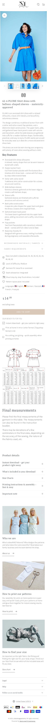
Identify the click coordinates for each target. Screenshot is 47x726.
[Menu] (3, 4)
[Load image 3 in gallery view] (22, 86)
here (24, 175)
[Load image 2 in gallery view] (16, 86)
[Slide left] (4, 86)
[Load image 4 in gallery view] (28, 86)
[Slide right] (42, 86)
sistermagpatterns (20, 718)
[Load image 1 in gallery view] (10, 86)
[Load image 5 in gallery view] (34, 86)
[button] (38, 4)
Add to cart (23, 312)
